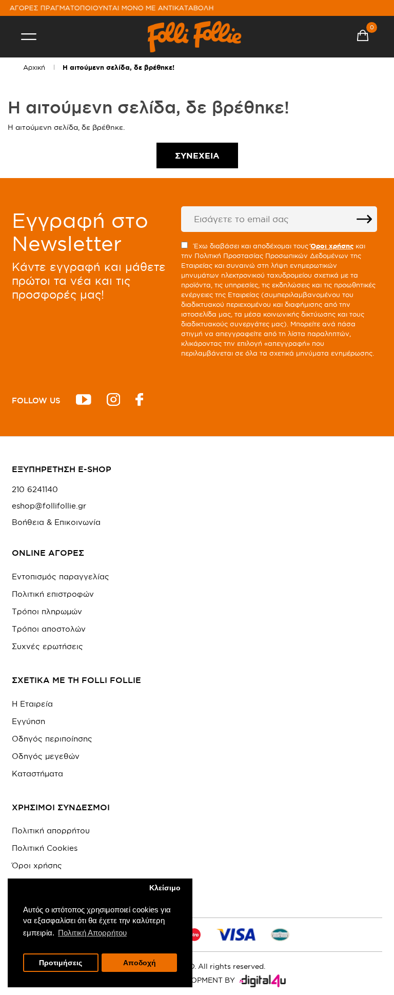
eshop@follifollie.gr (49, 506)
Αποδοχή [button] (139, 963)
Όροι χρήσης (37, 865)
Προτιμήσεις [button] (60, 963)
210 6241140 (35, 489)
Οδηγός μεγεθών (46, 756)
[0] (362, 37)
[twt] (83, 401)
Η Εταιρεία (32, 703)
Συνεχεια (197, 155)
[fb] (139, 401)
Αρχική (34, 67)
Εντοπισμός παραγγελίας (60, 576)
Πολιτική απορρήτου (51, 830)
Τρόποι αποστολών (49, 629)
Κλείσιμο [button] (165, 888)
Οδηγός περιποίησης (52, 738)
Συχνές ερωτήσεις (47, 646)
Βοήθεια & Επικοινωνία (56, 522)
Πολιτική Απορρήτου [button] (92, 932)
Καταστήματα (37, 773)
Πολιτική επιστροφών (53, 594)
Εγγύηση (28, 721)
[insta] (113, 401)
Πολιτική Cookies (44, 848)
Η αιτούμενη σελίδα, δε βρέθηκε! (118, 67)
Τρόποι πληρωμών (47, 611)
